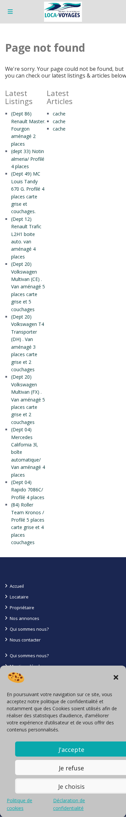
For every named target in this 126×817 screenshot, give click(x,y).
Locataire (19, 597)
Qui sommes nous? (29, 629)
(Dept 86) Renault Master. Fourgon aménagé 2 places (28, 128)
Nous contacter (25, 640)
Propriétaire (22, 608)
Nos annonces (24, 618)
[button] (116, 677)
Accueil (17, 586)
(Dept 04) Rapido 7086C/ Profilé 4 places (27, 489)
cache (59, 113)
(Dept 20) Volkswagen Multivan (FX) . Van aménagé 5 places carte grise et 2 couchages (28, 399)
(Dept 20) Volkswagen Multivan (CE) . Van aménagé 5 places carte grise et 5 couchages (28, 286)
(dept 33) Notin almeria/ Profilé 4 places (27, 159)
